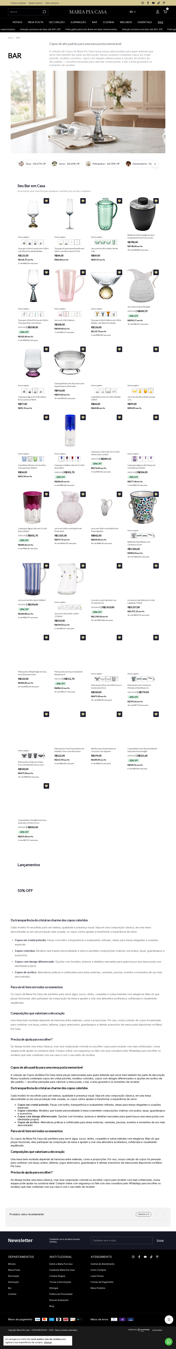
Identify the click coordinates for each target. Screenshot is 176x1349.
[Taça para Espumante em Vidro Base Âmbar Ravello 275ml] (71, 242)
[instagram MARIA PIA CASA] (142, 3)
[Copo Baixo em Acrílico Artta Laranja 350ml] (145, 390)
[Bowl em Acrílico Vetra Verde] (102, 242)
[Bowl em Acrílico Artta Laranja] (134, 390)
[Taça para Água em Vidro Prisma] (35, 313)
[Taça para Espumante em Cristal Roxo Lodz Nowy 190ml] (145, 458)
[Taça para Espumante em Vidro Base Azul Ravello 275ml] (77, 242)
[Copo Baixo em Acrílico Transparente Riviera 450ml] (29, 458)
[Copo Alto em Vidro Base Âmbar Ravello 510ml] (60, 242)
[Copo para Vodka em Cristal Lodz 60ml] (61, 458)
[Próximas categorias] (155, 164)
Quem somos (35, 3)
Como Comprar (98, 1270)
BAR (94, 22)
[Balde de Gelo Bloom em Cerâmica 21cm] (133, 535)
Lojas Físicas (97, 1276)
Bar (9, 1288)
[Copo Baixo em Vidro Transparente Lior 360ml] (113, 390)
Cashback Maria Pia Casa (62, 1270)
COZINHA (108, 22)
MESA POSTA (35, 22)
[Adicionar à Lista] (46, 201)
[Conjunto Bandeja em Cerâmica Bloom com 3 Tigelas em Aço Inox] (150, 535)
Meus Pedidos (98, 1288)
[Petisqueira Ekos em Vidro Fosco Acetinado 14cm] (102, 678)
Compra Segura (57, 1276)
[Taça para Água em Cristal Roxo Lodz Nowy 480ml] (139, 458)
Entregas (53, 1288)
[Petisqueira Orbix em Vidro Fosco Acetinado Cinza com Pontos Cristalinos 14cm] (40, 755)
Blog (51, 1306)
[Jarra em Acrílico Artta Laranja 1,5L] (150, 390)
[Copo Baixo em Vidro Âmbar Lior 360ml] (108, 390)
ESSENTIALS (145, 22)
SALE (160, 22)
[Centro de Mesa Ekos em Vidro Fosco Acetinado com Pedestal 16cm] (97, 678)
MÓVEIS (17, 22)
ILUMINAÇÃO (78, 22)
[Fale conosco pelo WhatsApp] (169, 1342)
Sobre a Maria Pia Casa (61, 1264)
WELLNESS (126, 22)
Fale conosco (52, 3)
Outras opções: (24, 237)
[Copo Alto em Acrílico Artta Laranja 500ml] (139, 390)
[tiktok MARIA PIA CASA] (158, 3)
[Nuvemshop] (139, 1330)
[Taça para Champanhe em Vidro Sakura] (71, 313)
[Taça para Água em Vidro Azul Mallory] (102, 313)
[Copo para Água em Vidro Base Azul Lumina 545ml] (29, 242)
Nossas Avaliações (59, 1300)
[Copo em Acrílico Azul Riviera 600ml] (40, 458)
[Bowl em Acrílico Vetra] (97, 242)
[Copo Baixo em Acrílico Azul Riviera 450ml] (24, 458)
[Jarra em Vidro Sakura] (66, 313)
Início (10, 37)
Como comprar (18, 3)
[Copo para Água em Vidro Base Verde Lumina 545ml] (40, 242)
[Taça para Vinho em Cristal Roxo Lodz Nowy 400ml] (150, 458)
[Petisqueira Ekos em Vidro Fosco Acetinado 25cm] (108, 678)
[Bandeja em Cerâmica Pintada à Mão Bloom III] (144, 535)
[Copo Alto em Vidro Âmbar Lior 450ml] (97, 390)
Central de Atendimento (103, 1264)
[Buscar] (44, 11)
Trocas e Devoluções (60, 1282)
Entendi (48, 1342)
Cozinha (12, 1294)
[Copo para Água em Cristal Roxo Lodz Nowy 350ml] (134, 458)
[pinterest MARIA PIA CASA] (164, 3)
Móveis (12, 1264)
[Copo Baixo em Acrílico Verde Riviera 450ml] (35, 458)
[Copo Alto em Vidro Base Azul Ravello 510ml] (66, 242)
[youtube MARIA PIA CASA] (153, 3)
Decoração (13, 1276)
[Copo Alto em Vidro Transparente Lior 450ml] (102, 390)
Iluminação (13, 1282)
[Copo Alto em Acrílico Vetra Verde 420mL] (113, 242)
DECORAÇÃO (57, 22)
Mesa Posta (14, 1270)
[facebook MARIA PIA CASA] (148, 3)
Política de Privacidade (61, 1294)
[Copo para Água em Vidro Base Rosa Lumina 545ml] (35, 242)
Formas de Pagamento (102, 1282)
